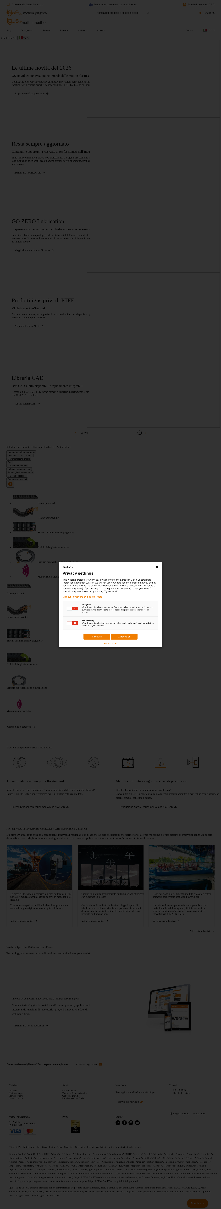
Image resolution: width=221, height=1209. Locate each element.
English (67, 567)
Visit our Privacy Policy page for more (82, 596)
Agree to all (124, 636)
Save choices (111, 643)
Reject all (97, 636)
